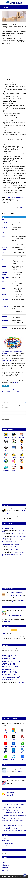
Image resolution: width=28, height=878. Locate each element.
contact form (7, 621)
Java (21, 593)
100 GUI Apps (10, 792)
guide (15, 782)
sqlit (3, 257)
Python (7, 595)
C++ (11, 595)
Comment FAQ (5, 865)
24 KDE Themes (5, 840)
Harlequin (5, 260)
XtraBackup (5, 299)
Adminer (4, 282)
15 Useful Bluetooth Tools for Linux (11, 828)
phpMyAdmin (6, 222)
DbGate (4, 266)
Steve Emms (14, 29)
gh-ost (4, 243)
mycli (3, 236)
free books (12, 207)
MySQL (3, 385)
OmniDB (4, 327)
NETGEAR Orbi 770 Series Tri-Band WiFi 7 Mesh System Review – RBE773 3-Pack (14, 554)
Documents (21, 29)
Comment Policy (13, 406)
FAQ (3, 864)
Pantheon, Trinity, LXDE (7, 845)
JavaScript (17, 595)
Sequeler (4, 316)
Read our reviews (19, 771)
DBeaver (4, 220)
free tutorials (21, 207)
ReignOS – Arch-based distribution (11, 811)
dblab (3, 288)
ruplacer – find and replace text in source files (13, 389)
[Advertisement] (14, 63)
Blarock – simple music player (18, 533)
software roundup (18, 332)
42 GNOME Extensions (7, 843)
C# (13, 595)
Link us (3, 862)
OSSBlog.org (5, 869)
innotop (4, 302)
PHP (7, 385)
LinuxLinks (22, 876)
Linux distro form (12, 617)
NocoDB (4, 227)
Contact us (4, 860)
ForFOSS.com (5, 867)
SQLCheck (5, 306)
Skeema (4, 311)
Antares (4, 294)
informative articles (7, 360)
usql (3, 252)
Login (24, 402)
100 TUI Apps (10, 794)
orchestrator (5, 320)
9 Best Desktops (6, 838)
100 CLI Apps (10, 795)
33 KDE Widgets (6, 842)
